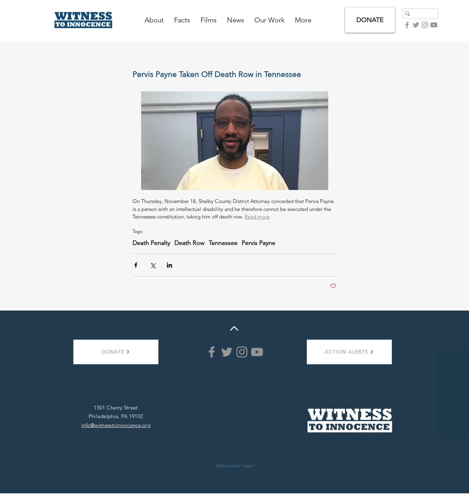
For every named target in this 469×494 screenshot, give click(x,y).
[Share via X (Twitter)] (152, 265)
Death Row (189, 243)
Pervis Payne (258, 243)
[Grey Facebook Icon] (407, 25)
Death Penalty (151, 243)
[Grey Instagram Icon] (425, 25)
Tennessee (223, 243)
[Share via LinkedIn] (169, 265)
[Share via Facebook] (136, 265)
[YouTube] (434, 25)
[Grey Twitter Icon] (416, 25)
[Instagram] (242, 352)
